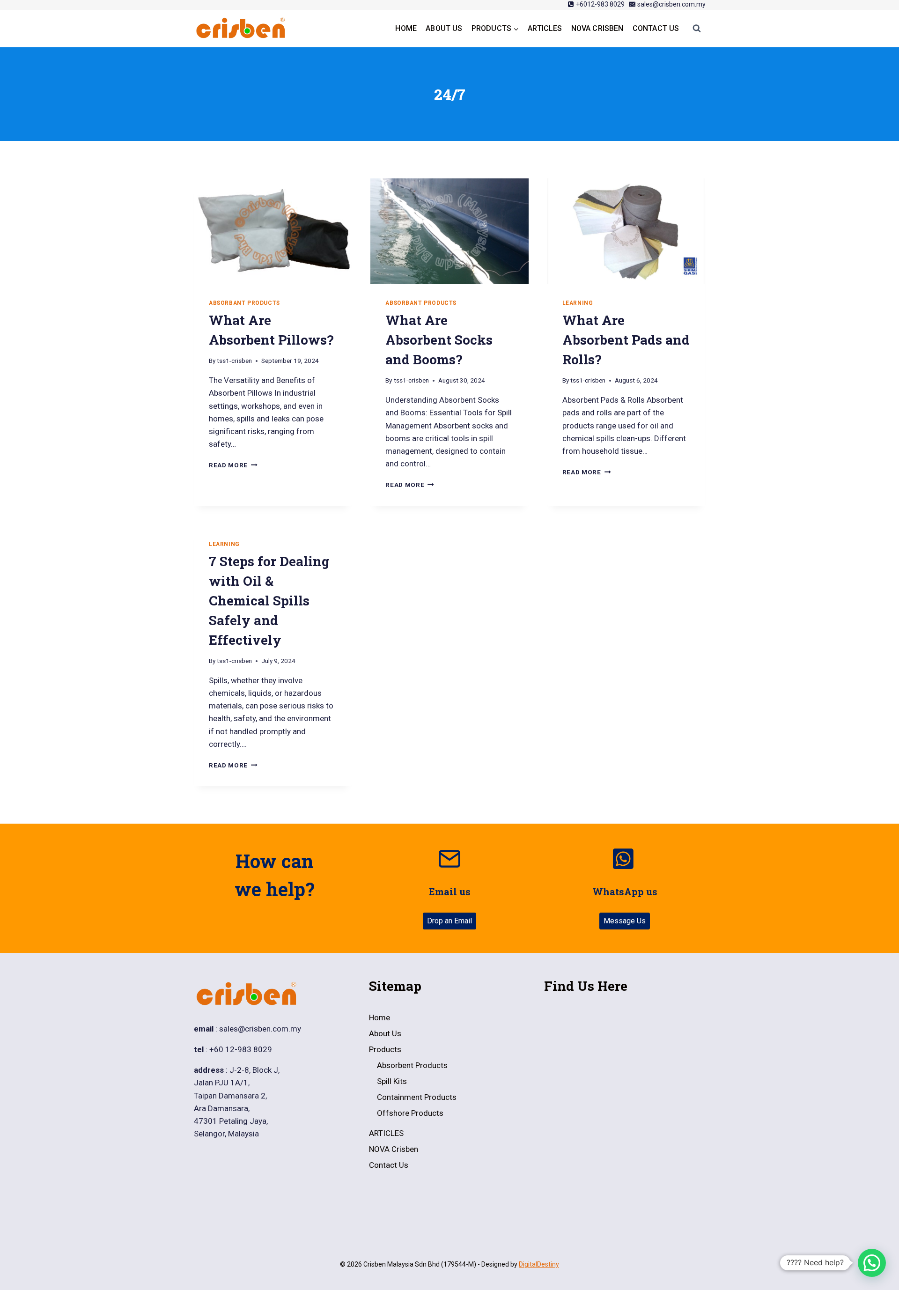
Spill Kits (392, 1081)
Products (385, 1049)
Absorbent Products (412, 1065)
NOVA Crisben (597, 28)
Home (406, 28)
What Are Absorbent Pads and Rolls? (626, 339)
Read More (233, 465)
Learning (577, 303)
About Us (444, 28)
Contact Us (656, 28)
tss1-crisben (234, 360)
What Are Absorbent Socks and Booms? (439, 339)
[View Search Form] (696, 28)
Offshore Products (410, 1113)
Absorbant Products (244, 303)
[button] (872, 1263)
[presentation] (273, 231)
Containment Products (417, 1097)
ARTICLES (545, 28)
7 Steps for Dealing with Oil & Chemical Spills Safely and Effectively (269, 601)
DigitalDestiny (539, 1264)
